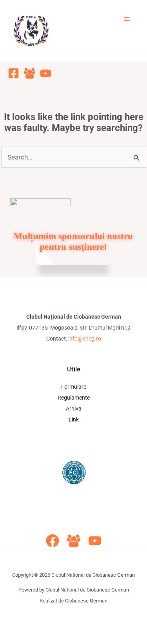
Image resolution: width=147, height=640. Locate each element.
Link (74, 419)
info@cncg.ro (84, 338)
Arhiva (74, 408)
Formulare (73, 387)
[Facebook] (13, 73)
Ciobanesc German (86, 601)
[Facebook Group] (29, 73)
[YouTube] (45, 73)
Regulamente (74, 397)
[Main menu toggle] (127, 19)
